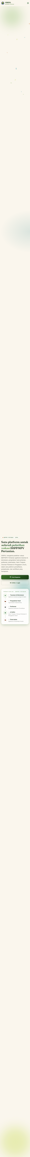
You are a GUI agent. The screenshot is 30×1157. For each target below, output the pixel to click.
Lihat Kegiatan (16, 577)
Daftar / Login (16, 583)
